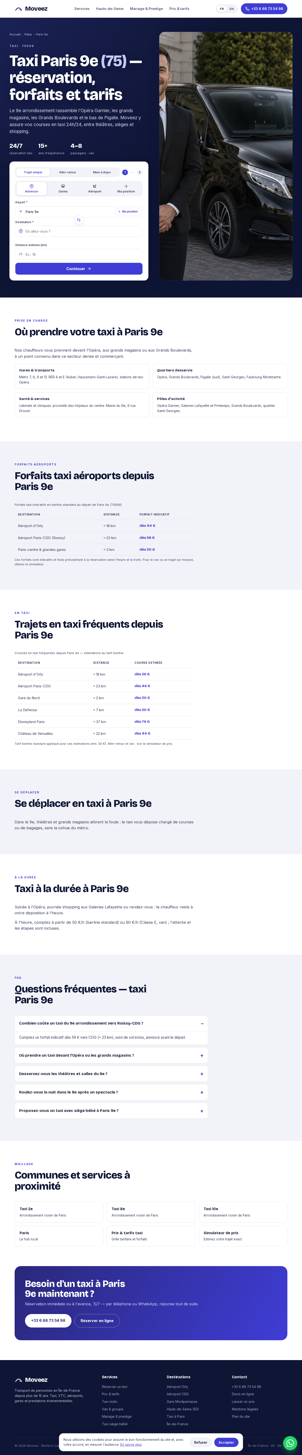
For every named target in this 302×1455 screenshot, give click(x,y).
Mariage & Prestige (146, 8)
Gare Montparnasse (182, 1402)
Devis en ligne (243, 1394)
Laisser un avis (243, 1402)
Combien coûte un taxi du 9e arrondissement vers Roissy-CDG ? (81, 1023)
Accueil (15, 34)
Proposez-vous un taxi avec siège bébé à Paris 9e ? (68, 1110)
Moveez (36, 8)
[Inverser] (78, 219)
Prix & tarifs (179, 8)
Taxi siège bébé (115, 1424)
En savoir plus (131, 1444)
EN (232, 9)
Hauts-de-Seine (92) (183, 1409)
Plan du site (241, 1416)
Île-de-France (177, 1424)
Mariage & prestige (117, 1416)
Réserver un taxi (114, 1387)
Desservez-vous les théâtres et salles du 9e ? (63, 1074)
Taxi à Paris (176, 1416)
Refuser (200, 1442)
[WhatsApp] (290, 1443)
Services (81, 8)
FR (222, 9)
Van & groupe (112, 1409)
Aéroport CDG (178, 1394)
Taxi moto (109, 1402)
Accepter (226, 1442)
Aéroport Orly (177, 1387)
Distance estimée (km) (31, 245)
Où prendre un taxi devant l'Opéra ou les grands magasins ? (76, 1055)
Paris (28, 34)
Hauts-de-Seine (109, 8)
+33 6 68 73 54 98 (48, 1320)
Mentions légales (245, 1409)
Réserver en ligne (97, 1320)
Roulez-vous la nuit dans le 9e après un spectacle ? (68, 1092)
